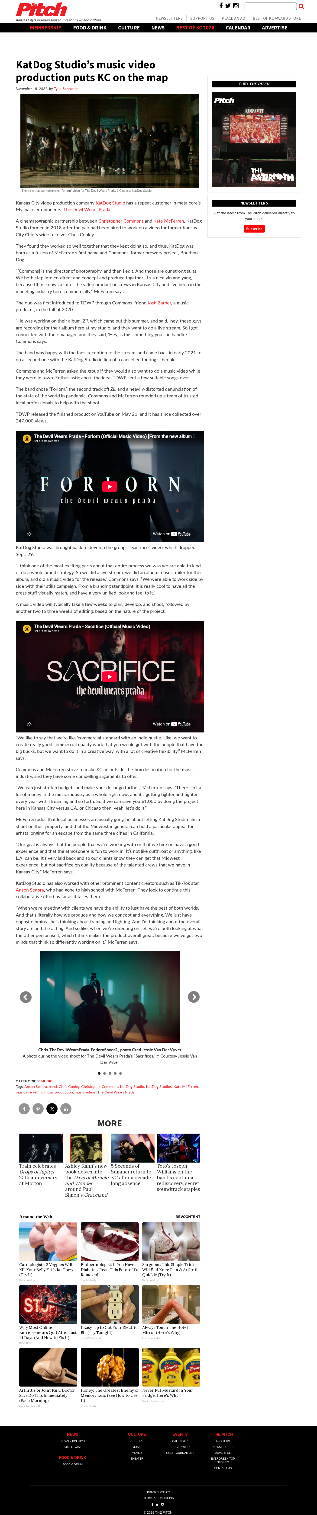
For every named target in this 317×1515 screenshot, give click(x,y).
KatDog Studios (159, 1087)
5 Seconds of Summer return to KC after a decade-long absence (132, 1174)
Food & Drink (90, 27)
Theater (137, 1458)
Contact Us (223, 1468)
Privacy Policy (158, 1492)
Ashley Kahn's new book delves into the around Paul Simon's (86, 1180)
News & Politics (73, 1441)
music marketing (29, 1092)
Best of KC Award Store (277, 18)
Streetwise (73, 1447)
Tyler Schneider (66, 89)
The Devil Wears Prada (116, 1092)
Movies (137, 1452)
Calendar (238, 27)
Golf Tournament (180, 1452)
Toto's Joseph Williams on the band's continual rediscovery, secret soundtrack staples (178, 1177)
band (53, 1087)
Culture (129, 27)
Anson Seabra (35, 1087)
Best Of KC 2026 (195, 27)
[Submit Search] (301, 6)
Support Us (202, 18)
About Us (223, 1441)
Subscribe (254, 229)
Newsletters (169, 18)
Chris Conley (69, 1087)
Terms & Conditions (158, 1498)
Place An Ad (233, 18)
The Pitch (41, 9)
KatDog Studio (132, 1087)
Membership (45, 27)
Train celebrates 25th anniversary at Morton (38, 1174)
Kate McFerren (186, 1087)
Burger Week (180, 1447)
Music (47, 1081)
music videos (85, 1092)
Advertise (274, 27)
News (158, 27)
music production (58, 1092)
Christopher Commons (99, 1087)
